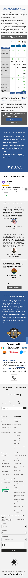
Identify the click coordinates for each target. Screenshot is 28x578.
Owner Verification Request (7, 487)
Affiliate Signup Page (5, 430)
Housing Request (18, 458)
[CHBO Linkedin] (17, 574)
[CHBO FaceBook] (5, 574)
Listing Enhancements (19, 478)
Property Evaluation (5, 458)
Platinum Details (24, 93)
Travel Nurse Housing (19, 490)
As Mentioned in (14, 344)
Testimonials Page (14, 287)
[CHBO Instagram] (14, 574)
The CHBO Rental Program (20, 455)
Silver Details (13, 93)
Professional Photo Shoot (4, 74)
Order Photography (5, 482)
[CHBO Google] (22, 574)
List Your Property (18, 460)
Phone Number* (4, 536)
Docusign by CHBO (5, 466)
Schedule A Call (20, 367)
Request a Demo (5, 463)
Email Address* (4, 530)
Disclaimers (16, 443)
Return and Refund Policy (19, 446)
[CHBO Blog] (11, 574)
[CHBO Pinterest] (20, 574)
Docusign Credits (4, 84)
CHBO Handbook (5, 474)
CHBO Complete (17, 432)
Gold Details (18, 93)
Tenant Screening (5, 469)
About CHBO (17, 419)
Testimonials (17, 435)
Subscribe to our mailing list (14, 402)
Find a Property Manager (6, 485)
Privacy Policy (17, 440)
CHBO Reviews (17, 421)
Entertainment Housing (19, 503)
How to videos (4, 471)
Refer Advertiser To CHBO (7, 479)
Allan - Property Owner (14, 254)
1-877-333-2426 (9, 368)
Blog (15, 427)
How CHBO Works (5, 419)
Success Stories (17, 424)
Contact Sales (14, 120)
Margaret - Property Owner (14, 226)
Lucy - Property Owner (14, 275)
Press (15, 430)
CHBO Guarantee (4, 78)
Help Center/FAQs (5, 455)
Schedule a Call (20, 387)
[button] (2, 189)
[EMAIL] (24, 408)
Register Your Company (6, 477)
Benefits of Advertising (6, 427)
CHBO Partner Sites (5, 432)
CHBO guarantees (13, 314)
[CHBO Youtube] (8, 574)
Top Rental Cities (5, 421)
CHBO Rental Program (3, 91)
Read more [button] (5, 192)
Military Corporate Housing (20, 492)
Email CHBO (6, 100)
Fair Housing (17, 438)
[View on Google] (3, 182)
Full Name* (3, 523)
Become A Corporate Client (7, 424)
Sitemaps (16, 448)
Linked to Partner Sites (5, 81)
